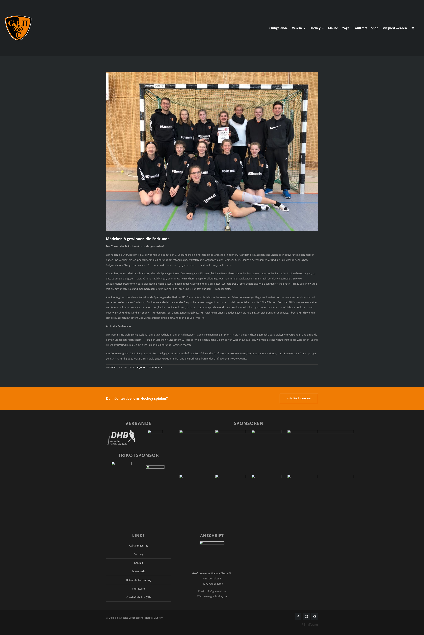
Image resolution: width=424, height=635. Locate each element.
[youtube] (314, 616)
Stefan (113, 367)
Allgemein (141, 367)
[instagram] (306, 616)
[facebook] (298, 616)
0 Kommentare (155, 367)
